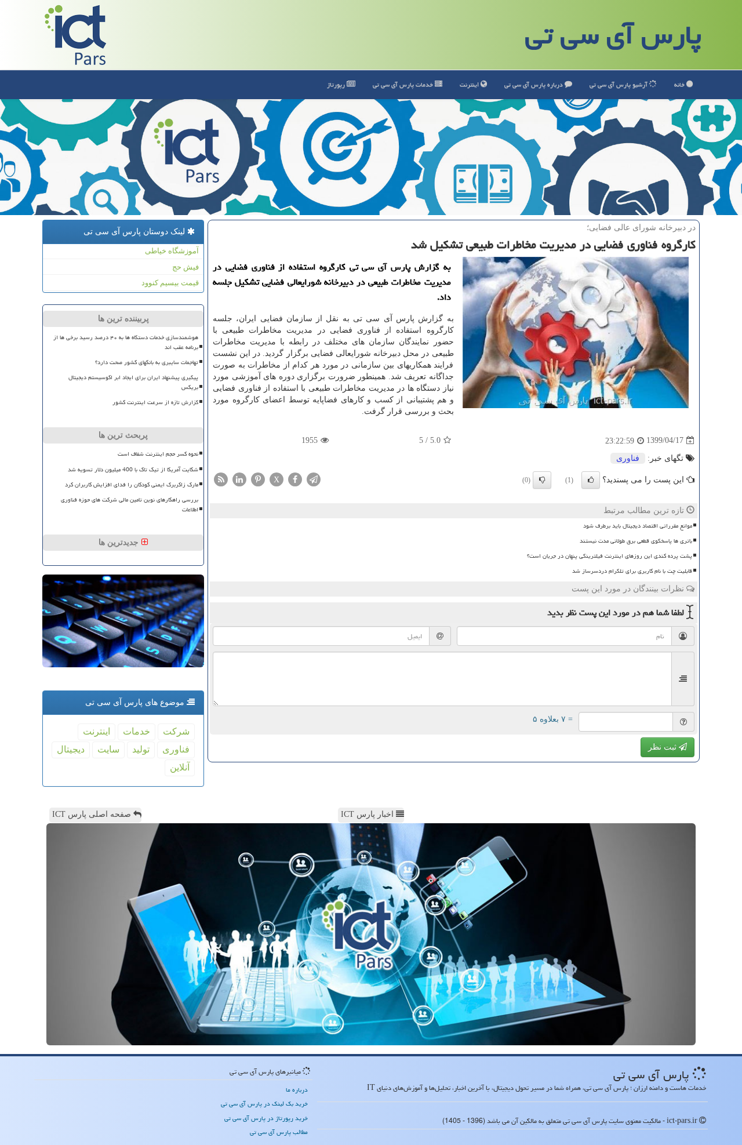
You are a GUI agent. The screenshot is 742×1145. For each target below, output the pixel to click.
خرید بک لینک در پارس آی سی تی (264, 1103)
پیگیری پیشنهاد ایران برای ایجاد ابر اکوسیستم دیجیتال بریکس (133, 382)
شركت (176, 731)
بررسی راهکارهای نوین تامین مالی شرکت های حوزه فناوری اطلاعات (129, 504)
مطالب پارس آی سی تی (279, 1132)
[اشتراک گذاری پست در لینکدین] (239, 478)
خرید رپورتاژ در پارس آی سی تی (266, 1118)
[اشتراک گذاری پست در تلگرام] (313, 478)
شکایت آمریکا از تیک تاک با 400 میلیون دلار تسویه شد (133, 469)
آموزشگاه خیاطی (172, 250)
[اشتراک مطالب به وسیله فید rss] (221, 478)
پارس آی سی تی (613, 35)
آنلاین (180, 767)
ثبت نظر (663, 747)
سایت (108, 749)
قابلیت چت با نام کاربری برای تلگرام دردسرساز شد (632, 571)
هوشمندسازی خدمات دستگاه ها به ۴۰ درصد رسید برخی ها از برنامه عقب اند (125, 342)
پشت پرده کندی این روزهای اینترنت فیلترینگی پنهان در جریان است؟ (609, 556)
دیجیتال (71, 749)
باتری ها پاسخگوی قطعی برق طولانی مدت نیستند (636, 541)
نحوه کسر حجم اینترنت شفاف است (158, 454)
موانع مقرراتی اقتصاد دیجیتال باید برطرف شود (637, 526)
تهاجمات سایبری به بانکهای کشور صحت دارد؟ (146, 362)
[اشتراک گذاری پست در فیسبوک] (295, 478)
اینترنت (470, 84)
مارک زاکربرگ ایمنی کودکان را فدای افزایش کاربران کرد (131, 484)
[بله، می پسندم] (590, 480)
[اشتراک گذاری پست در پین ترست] (258, 478)
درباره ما (297, 1090)
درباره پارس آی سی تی (534, 84)
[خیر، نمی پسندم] (542, 480)
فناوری (627, 458)
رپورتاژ (337, 84)
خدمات (404, 84)
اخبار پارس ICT (368, 814)
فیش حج (185, 267)
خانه (680, 84)
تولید (141, 749)
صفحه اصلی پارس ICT (92, 814)
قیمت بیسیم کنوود (170, 282)
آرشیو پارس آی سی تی (619, 84)
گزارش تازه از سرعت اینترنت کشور (155, 402)
